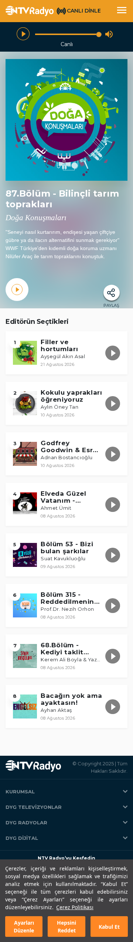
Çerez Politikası (74, 907)
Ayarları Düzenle (24, 926)
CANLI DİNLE (84, 10)
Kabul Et (109, 926)
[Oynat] (23, 34)
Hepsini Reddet (66, 926)
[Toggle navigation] (121, 11)
